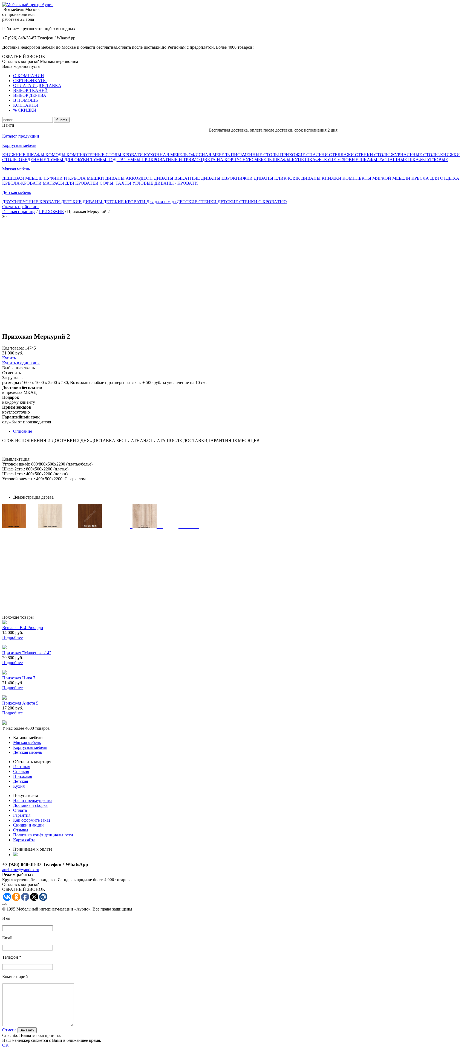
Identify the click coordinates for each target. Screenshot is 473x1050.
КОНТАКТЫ (25, 105)
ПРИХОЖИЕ (293, 154)
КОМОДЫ (56, 154)
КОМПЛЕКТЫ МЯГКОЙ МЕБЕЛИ (376, 178)
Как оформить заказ (31, 820)
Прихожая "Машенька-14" (26, 652)
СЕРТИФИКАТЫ (30, 80)
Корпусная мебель (19, 145)
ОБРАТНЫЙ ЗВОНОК (23, 56)
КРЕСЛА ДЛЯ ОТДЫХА (435, 178)
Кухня (19, 786)
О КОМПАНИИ (28, 75)
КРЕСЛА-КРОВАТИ (22, 183)
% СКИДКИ (24, 110)
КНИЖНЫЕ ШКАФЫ (23, 154)
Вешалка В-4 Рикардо (22, 627)
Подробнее (12, 637)
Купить (9, 358)
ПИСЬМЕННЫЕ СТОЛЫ (255, 154)
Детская (20, 781)
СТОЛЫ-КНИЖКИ (441, 154)
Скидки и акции (28, 825)
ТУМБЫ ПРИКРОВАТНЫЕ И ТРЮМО (163, 159)
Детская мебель (16, 192)
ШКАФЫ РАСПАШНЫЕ (383, 159)
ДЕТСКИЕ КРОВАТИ (124, 201)
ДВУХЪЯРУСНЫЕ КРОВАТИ (31, 201)
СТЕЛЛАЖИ (342, 154)
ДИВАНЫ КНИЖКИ (321, 178)
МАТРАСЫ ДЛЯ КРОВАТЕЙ (71, 183)
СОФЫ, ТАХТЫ (116, 183)
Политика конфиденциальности (43, 835)
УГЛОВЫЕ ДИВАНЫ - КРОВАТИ (165, 183)
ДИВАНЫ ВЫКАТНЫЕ (177, 178)
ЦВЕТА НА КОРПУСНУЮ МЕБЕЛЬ (237, 159)
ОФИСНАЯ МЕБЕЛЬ (210, 154)
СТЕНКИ (364, 154)
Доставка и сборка (30, 805)
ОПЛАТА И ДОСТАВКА (37, 85)
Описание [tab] (22, 431)
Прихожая (22, 776)
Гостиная (21, 766)
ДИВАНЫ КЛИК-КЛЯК (277, 178)
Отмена (9, 1030)
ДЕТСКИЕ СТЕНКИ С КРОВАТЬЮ (252, 201)
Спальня (21, 771)
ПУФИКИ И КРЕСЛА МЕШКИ (74, 178)
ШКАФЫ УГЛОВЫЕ (428, 159)
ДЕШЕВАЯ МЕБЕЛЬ (23, 178)
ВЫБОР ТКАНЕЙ (30, 90)
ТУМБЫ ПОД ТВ (107, 159)
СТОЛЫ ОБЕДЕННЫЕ (24, 159)
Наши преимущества (32, 800)
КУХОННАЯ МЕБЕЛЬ (166, 154)
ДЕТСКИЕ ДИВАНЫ (82, 201)
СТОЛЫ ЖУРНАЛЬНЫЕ (398, 154)
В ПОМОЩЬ (25, 100)
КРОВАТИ (133, 154)
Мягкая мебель (16, 169)
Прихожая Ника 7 (18, 678)
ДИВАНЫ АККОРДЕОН (129, 178)
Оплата (20, 810)
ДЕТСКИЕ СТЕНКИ (197, 201)
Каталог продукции (20, 136)
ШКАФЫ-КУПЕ (289, 159)
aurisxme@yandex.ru (20, 869)
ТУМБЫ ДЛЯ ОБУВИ (68, 159)
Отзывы (20, 830)
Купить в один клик (21, 362)
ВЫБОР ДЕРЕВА (29, 95)
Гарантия (21, 815)
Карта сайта (24, 839)
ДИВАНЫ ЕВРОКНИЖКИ (227, 178)
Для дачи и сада (161, 201)
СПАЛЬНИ (317, 154)
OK (5, 1045)
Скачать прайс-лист (20, 206)
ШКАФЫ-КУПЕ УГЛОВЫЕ (332, 159)
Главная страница (18, 211)
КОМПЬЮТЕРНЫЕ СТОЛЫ (94, 154)
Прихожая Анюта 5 (20, 703)
